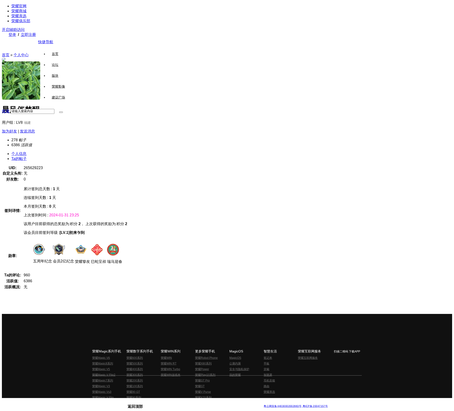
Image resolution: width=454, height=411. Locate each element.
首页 (55, 54)
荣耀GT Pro (202, 380)
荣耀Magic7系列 (102, 380)
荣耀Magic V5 (101, 369)
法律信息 (211, 402)
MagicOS (235, 358)
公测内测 (235, 363)
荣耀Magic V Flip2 (103, 375)
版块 (55, 75)
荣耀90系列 (134, 397)
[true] (61, 112)
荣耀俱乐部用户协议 (140, 402)
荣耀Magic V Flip (103, 397)
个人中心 (21, 55)
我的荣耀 (235, 375)
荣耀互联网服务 (308, 358)
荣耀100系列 (135, 386)
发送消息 (27, 131)
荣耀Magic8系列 (102, 363)
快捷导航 (45, 42)
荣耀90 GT (133, 392)
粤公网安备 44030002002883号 (282, 406)
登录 (12, 35)
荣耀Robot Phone (206, 358)
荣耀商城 (18, 11)
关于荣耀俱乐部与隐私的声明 (172, 402)
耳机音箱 (269, 380)
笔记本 (268, 358)
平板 (266, 363)
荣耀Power (202, 369)
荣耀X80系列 (203, 363)
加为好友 (9, 131)
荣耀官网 (18, 6)
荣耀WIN (166, 358)
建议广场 (58, 97)
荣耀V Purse (203, 392)
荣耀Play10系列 (205, 375)
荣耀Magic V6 (101, 358)
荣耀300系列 (135, 375)
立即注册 (28, 35)
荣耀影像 (58, 86)
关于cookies (198, 402)
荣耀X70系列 (203, 397)
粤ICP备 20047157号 (315, 406)
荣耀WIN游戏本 (170, 375)
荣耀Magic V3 (101, 386)
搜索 (5, 111)
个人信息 (18, 154)
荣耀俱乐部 (20, 21)
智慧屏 (268, 375)
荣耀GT (200, 386)
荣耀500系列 (135, 363)
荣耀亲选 (18, 16)
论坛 (55, 65)
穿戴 (266, 369)
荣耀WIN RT (168, 363)
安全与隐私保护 (239, 369)
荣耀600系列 (135, 358)
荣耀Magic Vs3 (101, 392)
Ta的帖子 (19, 159)
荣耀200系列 (135, 380)
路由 (266, 386)
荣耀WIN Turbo (170, 369)
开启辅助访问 (13, 30)
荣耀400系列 (135, 369)
